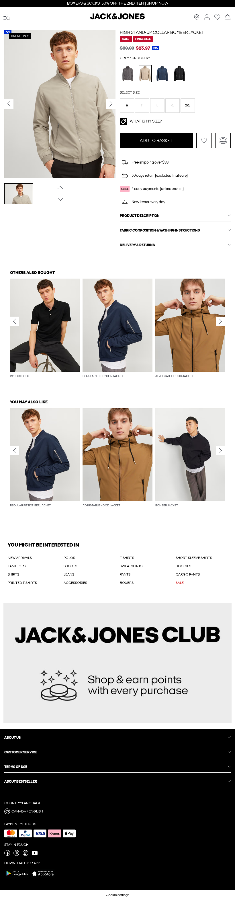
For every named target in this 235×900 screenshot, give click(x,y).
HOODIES (183, 566)
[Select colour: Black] (179, 73)
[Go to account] (207, 17)
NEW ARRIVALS (20, 558)
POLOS (69, 558)
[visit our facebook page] (7, 855)
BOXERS (127, 583)
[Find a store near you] (196, 19)
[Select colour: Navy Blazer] (162, 73)
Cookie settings (117, 895)
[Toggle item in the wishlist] (204, 140)
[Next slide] (220, 321)
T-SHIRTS (127, 558)
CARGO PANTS (188, 574)
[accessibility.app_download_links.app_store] (43, 877)
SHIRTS (13, 574)
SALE (180, 583)
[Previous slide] (14, 321)
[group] (45, 331)
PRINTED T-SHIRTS (22, 583)
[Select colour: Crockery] (145, 73)
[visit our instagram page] (16, 855)
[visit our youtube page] (35, 855)
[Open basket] (227, 17)
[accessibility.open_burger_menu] (6, 17)
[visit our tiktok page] (25, 855)
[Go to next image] (60, 199)
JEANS (69, 574)
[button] (127, 105)
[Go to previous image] (60, 187)
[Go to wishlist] (217, 19)
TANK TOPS (17, 566)
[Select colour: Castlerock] (128, 73)
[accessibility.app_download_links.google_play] (17, 877)
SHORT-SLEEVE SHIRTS (194, 558)
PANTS (125, 574)
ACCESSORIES (75, 583)
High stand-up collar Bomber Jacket (162, 32)
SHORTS (70, 566)
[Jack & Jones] (117, 18)
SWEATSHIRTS (131, 566)
